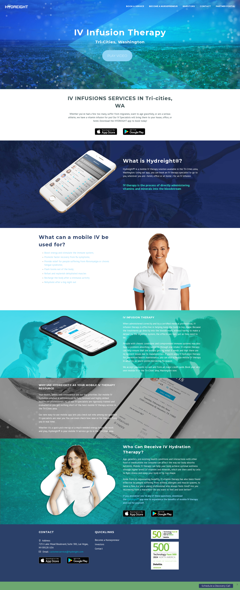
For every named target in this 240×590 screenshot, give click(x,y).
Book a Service (135, 6)
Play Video (117, 56)
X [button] (237, 584)
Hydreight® (133, 499)
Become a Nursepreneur (163, 6)
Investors (189, 6)
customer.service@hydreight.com (66, 551)
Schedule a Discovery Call (216, 585)
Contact (205, 6)
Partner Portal (225, 6)
